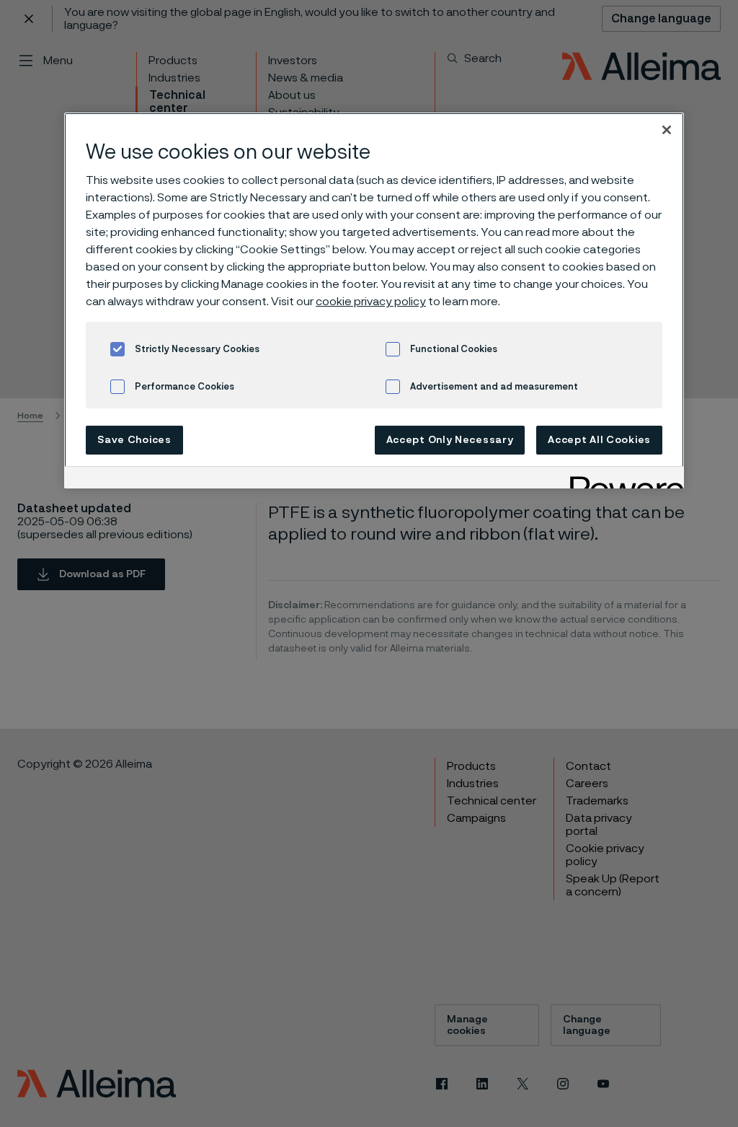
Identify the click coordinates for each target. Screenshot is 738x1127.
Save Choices (134, 440)
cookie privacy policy (371, 301)
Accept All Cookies (599, 440)
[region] (374, 300)
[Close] (667, 130)
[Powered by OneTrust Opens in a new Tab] (622, 479)
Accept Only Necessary (450, 440)
